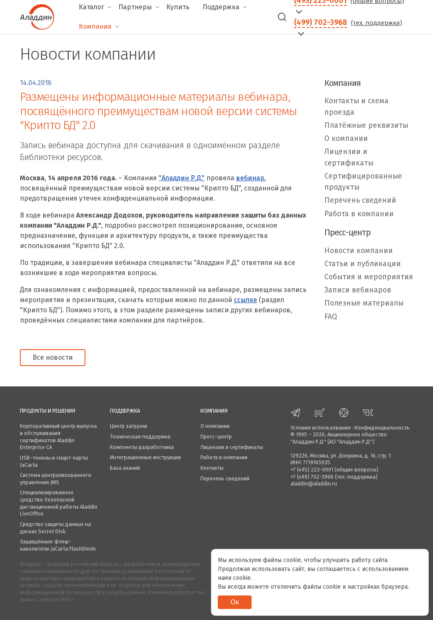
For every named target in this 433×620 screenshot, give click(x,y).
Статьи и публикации (362, 263)
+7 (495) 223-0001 (311, 469)
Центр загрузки (128, 426)
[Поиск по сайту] (282, 17)
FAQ (330, 316)
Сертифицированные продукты (363, 182)
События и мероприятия (368, 277)
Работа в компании (359, 213)
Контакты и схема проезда (356, 106)
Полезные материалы (363, 303)
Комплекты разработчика (142, 447)
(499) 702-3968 (320, 22)
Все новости (53, 357)
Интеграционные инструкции (145, 457)
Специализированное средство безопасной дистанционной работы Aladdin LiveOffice (58, 503)
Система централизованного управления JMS (55, 478)
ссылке (245, 300)
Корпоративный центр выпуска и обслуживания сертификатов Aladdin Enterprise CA (58, 436)
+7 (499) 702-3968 (312, 477)
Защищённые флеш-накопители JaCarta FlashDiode (58, 545)
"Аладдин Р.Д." (182, 178)
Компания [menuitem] (95, 26)
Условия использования (320, 427)
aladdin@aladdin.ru (313, 483)
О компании (346, 138)
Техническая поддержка (140, 436)
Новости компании (358, 250)
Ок (234, 602)
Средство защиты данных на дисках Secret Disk (55, 528)
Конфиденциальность (382, 427)
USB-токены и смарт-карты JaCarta (54, 461)
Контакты (212, 468)
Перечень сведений (360, 200)
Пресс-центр (216, 436)
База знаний (125, 468)
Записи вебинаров (357, 290)
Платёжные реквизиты (366, 125)
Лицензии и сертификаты (348, 157)
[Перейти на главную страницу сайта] (37, 16)
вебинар (250, 178)
